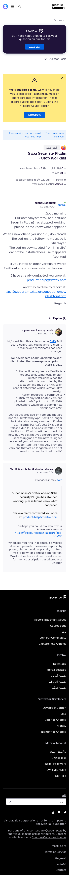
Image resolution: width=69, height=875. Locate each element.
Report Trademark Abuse (50, 619)
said (59, 480)
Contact (61, 869)
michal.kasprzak (45, 202)
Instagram (53, 812)
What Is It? (59, 757)
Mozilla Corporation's (24, 820)
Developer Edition (54, 707)
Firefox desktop (56, 669)
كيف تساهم (34, 46)
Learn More (34, 115)
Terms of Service (55, 851)
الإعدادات (45, 179)
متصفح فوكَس (58, 687)
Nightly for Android (53, 731)
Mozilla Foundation (53, 823)
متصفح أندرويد (58, 675)
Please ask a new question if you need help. (25, 135)
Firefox (58, 20)
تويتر (63, 631)
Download (59, 663)
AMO (53, 341)
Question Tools (57, 59)
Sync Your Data (56, 769)
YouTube (59, 812)
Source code (58, 625)
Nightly (61, 725)
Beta (63, 713)
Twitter (65, 812)
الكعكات (61, 863)
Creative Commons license (49, 837)
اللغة (64, 795)
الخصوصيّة (60, 857)
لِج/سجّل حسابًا (58, 751)
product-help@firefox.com (46, 280)
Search (19, 6)
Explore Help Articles (52, 643)
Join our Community (53, 637)
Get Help (60, 775)
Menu (12, 6)
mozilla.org (59, 845)
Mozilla (58, 598)
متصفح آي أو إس (57, 681)
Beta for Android (55, 719)
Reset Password (55, 763)
